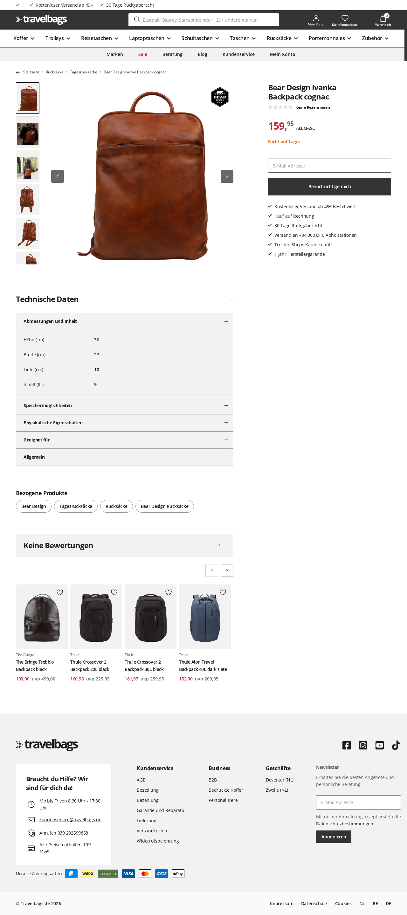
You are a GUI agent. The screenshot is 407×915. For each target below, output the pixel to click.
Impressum (281, 903)
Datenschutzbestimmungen (344, 824)
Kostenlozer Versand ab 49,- (64, 5)
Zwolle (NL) (277, 790)
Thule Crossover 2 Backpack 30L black (144, 665)
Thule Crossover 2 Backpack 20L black (89, 665)
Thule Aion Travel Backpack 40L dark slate (203, 665)
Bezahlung (147, 800)
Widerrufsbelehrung (158, 841)
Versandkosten (152, 831)
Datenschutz (314, 903)
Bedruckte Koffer (226, 790)
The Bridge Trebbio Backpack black (35, 665)
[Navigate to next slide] (227, 570)
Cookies (343, 903)
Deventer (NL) (279, 780)
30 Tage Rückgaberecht (130, 5)
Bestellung (147, 790)
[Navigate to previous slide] (211, 570)
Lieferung (146, 820)
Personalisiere (223, 800)
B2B (213, 780)
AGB (141, 780)
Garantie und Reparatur (161, 810)
